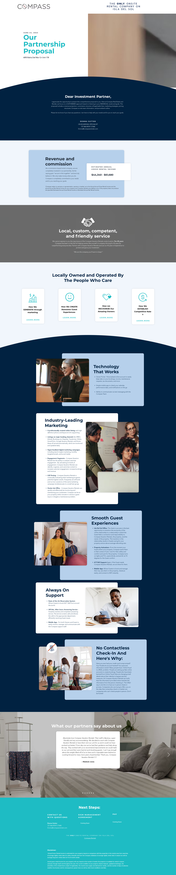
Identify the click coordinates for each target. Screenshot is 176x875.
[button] (33, 319)
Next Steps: (89, 807)
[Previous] (7, 755)
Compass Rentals (90, 838)
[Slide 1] (82, 793)
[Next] (169, 755)
